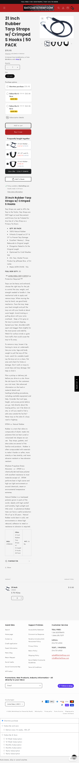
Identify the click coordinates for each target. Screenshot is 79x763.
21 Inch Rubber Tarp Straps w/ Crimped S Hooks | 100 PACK (24, 161)
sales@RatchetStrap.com (61, 655)
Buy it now (18, 132)
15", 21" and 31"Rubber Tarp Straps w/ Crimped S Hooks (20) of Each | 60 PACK (24, 153)
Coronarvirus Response (36, 634)
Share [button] (9, 567)
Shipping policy (69, 711)
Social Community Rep (12, 667)
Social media (9, 662)
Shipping (7, 54)
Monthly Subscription (13, 745)
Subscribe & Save (14, 96)
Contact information (68, 713)
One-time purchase (16, 86)
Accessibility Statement (36, 630)
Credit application (11, 643)
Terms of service (58, 711)
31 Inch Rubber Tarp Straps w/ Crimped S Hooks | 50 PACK (24, 144)
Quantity (7, 63)
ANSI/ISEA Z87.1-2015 (18, 276)
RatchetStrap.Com (16, 711)
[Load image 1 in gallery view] (47, 43)
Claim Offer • (18, 171)
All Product (9, 671)
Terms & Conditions (35, 667)
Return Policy (32, 651)
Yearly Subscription (12, 751)
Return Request (10, 657)
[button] (4, 8)
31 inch (9, 76)
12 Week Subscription (13, 739)
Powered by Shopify (27, 711)
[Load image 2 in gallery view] (53, 43)
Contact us (8, 639)
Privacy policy (48, 711)
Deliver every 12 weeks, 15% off (17, 730)
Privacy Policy (33, 646)
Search (7, 630)
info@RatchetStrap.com (60, 658)
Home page (9, 634)
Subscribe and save (11, 726)
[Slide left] (42, 43)
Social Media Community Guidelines (36, 661)
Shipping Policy (33, 655)
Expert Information (11, 648)
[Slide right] (71, 43)
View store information (15, 192)
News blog (8, 653)
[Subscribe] (39, 685)
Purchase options (11, 82)
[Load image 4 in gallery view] (66, 43)
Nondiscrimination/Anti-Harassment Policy (36, 640)
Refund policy (38, 711)
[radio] (7, 86)
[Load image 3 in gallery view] (59, 43)
